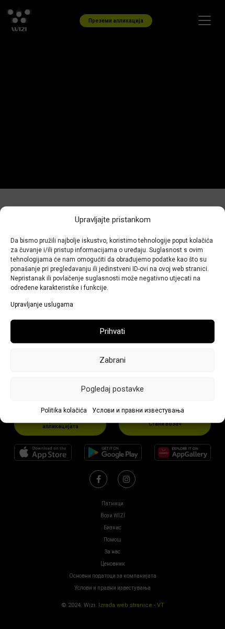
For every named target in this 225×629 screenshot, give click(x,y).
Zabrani (112, 360)
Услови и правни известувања (138, 410)
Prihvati (112, 331)
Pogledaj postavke (112, 389)
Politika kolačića (64, 410)
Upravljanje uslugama (41, 304)
